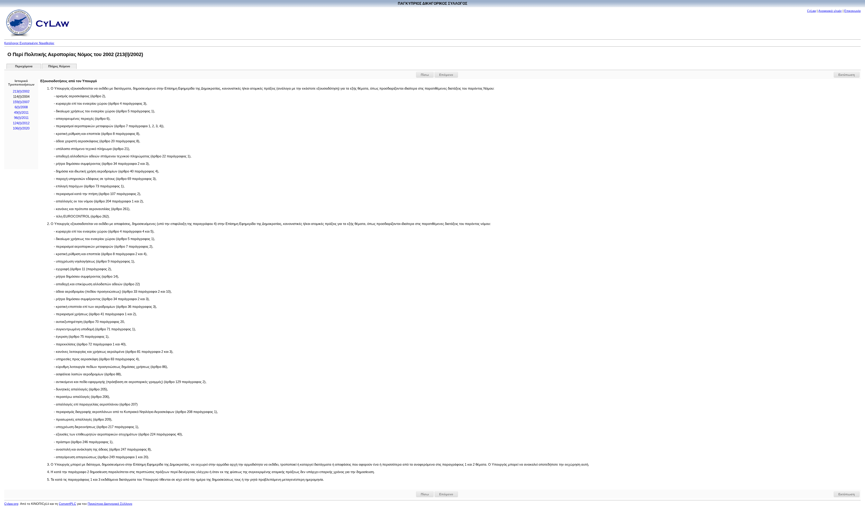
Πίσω (425, 75)
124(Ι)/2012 (21, 123)
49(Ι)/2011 (21, 112)
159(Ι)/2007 (21, 102)
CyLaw (811, 11)
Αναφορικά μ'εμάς (830, 11)
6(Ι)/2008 (21, 107)
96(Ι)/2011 (21, 118)
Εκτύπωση (846, 75)
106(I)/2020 (21, 128)
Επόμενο (446, 75)
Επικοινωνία (852, 11)
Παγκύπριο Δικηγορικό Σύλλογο (110, 503)
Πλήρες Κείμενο (59, 66)
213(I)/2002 (21, 91)
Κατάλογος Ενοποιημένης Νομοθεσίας (29, 43)
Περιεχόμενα (23, 66)
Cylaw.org (11, 503)
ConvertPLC (67, 503)
